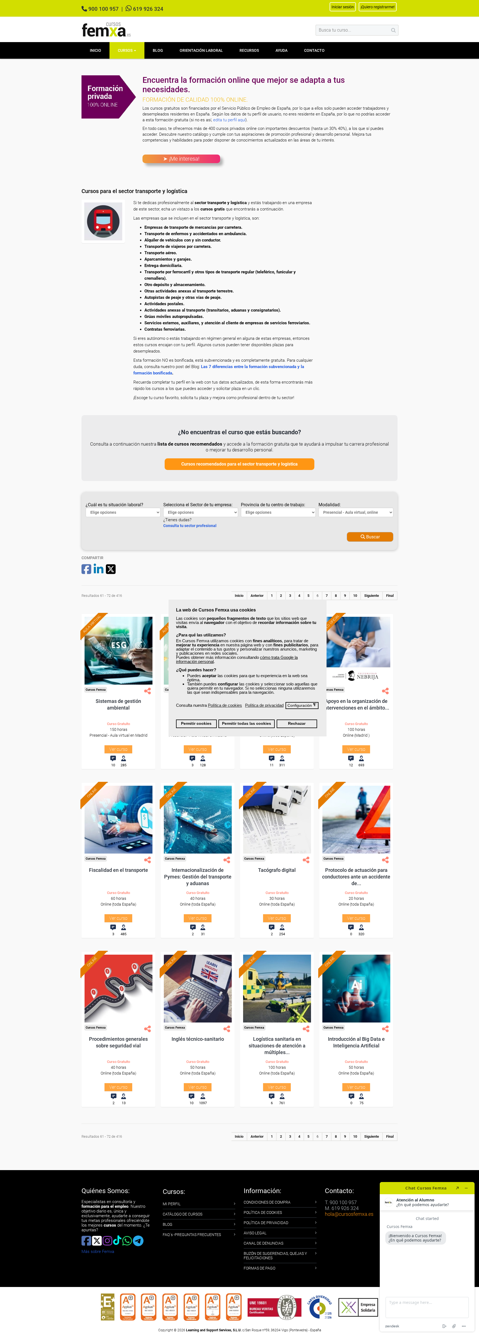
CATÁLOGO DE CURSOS (182, 1214)
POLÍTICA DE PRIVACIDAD (266, 1223)
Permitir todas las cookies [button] (246, 723)
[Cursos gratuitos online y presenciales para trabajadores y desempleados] (106, 29)
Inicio (95, 50)
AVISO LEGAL (255, 1233)
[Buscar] (393, 30)
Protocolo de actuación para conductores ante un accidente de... (356, 876)
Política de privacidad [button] (264, 705)
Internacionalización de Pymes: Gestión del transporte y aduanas (197, 876)
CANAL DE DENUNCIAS (263, 1243)
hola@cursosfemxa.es (349, 1214)
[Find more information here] (427, 1257)
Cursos (125, 50)
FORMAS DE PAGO (259, 1268)
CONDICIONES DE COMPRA (267, 1202)
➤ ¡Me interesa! (181, 158)
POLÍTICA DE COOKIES (263, 1212)
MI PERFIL (171, 1204)
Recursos (249, 50)
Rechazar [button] (296, 723)
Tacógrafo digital (277, 870)
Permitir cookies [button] (196, 723)
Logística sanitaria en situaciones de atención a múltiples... (277, 1045)
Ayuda (281, 50)
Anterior (257, 596)
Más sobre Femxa (97, 1251)
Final (390, 596)
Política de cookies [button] (225, 705)
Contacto (314, 50)
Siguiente (371, 596)
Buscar (372, 536)
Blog (158, 50)
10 (355, 596)
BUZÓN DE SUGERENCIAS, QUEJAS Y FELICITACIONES (275, 1255)
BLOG (167, 1224)
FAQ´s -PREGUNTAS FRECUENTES (192, 1234)
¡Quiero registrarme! (378, 7)
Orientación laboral (201, 50)
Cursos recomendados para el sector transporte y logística (239, 464)
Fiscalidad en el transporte (118, 870)
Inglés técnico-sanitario (198, 1039)
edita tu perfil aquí (229, 119)
